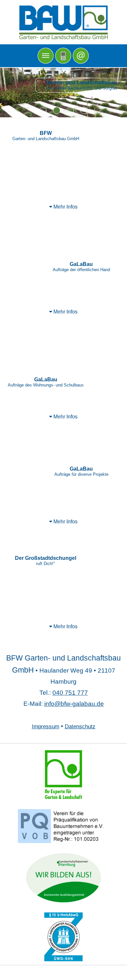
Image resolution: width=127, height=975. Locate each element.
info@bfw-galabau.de (74, 703)
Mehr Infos (65, 207)
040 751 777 (70, 692)
